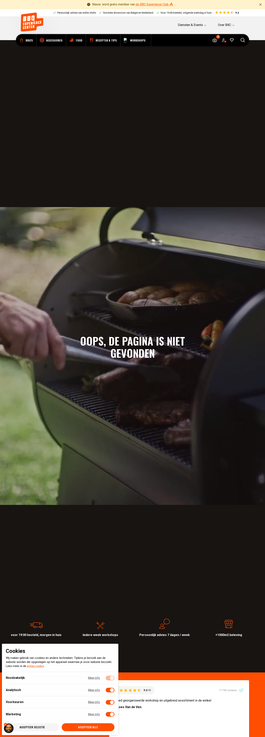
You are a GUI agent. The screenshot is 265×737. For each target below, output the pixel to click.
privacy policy (35, 666)
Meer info (94, 678)
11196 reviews (228, 690)
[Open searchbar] (242, 40)
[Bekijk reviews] (227, 13)
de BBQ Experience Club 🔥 (154, 4)
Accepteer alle (88, 727)
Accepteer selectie (32, 727)
